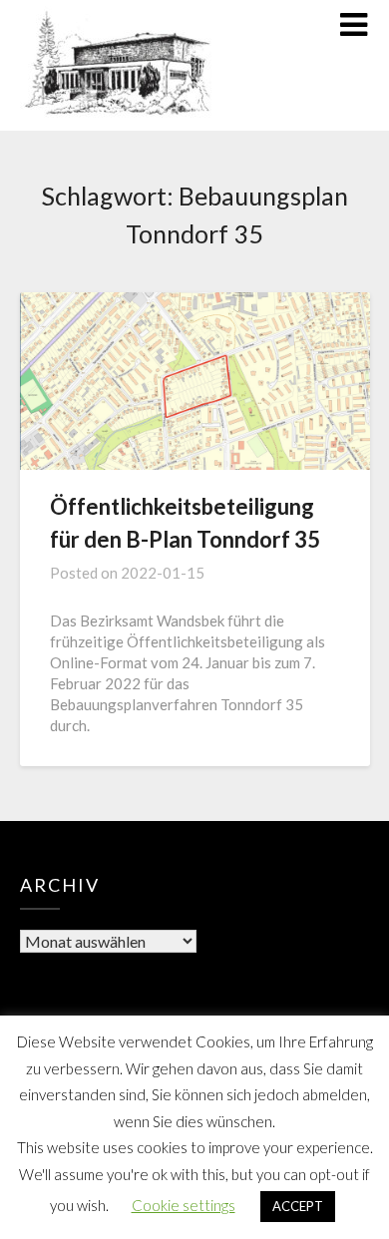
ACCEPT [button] (297, 1206)
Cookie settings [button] (183, 1205)
